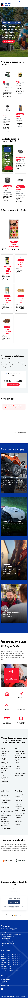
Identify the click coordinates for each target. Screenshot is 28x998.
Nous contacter (7, 616)
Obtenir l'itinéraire (5, 938)
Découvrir (8, 168)
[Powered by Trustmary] (14, 915)
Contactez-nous (7, 943)
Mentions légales (20, 996)
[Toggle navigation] (25, 4)
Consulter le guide (13, 384)
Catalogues (15, 1)
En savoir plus (7, 484)
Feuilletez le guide (8, 41)
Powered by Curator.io (20, 432)
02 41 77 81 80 (7, 932)
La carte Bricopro (5, 979)
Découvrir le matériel (9, 573)
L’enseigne (4, 981)
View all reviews (14, 902)
